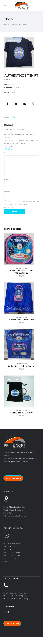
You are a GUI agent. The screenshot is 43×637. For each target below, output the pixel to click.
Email (7, 191)
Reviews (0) (9, 117)
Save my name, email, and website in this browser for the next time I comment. (21, 204)
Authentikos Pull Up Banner (21, 366)
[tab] (21, 116)
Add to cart (21, 253)
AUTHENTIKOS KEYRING (21, 412)
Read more (21, 395)
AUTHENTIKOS (17, 87)
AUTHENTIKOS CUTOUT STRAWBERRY (21, 272)
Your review (9, 153)
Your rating (9, 146)
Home (6, 24)
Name (7, 179)
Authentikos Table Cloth (21, 319)
